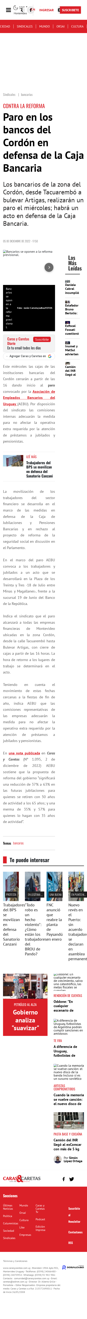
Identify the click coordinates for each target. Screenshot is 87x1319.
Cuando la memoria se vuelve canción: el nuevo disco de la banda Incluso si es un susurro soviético (69, 1106)
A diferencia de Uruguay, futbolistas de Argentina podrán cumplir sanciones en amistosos (68, 1057)
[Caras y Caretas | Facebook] (31, 10)
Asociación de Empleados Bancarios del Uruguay (29, 397)
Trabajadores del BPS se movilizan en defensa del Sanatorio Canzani (39, 469)
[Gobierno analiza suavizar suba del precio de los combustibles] (25, 986)
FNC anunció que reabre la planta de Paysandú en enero (55, 922)
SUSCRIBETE (70, 10)
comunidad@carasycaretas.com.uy (31, 1278)
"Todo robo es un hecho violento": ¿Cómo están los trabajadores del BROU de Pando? (36, 929)
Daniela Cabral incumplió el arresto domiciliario (73, 292)
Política (7, 1216)
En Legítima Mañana (39, 894)
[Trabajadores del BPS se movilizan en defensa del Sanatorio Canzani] (13, 462)
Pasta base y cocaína (68, 1134)
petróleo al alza (25, 1004)
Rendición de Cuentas (68, 995)
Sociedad (8, 1231)
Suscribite (42, 339)
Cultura (77, 26)
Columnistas (10, 1223)
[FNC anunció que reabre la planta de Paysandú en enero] (54, 900)
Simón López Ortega (73, 1159)
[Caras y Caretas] (21, 1182)
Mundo (44, 26)
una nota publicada (24, 753)
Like (21, 1227)
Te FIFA (58, 1040)
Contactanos (75, 1232)
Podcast (40, 1219)
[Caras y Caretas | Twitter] (71, 1179)
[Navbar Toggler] (11, 10)
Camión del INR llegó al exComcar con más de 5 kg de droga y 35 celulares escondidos (67, 1151)
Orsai (60, 26)
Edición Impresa (40, 1228)
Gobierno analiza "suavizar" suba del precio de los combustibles (25, 1031)
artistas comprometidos (64, 1087)
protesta (11, 894)
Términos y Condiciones (15, 1261)
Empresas (25, 1235)
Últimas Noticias (8, 1207)
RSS (70, 1242)
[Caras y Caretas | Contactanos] (79, 1178)
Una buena (56, 894)
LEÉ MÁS (31, 456)
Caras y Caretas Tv (40, 1209)
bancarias (18, 843)
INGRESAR (46, 10)
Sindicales (25, 26)
